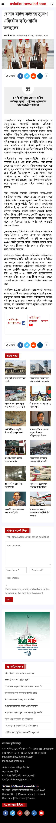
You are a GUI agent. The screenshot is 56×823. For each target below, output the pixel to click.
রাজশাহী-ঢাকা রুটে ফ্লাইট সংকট (17, 679)
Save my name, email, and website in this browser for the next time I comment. (27, 591)
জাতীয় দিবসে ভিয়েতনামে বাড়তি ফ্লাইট (19, 673)
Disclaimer (20, 798)
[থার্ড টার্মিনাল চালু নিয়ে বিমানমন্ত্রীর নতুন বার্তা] (15, 418)
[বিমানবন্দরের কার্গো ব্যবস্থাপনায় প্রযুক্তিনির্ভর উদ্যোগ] (40, 499)
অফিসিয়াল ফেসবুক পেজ (14, 321)
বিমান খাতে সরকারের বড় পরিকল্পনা (19, 719)
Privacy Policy (25, 794)
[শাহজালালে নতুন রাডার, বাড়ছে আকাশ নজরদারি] (40, 367)
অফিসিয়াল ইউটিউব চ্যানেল (38, 319)
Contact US (8, 794)
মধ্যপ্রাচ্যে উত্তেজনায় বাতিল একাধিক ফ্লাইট (21, 706)
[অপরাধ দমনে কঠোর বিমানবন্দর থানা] (15, 447)
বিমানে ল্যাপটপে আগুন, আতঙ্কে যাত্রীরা (19, 699)
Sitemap (31, 798)
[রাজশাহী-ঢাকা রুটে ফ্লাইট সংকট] (15, 367)
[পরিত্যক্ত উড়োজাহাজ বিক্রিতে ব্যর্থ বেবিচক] (40, 473)
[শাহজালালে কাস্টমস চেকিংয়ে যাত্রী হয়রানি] (40, 447)
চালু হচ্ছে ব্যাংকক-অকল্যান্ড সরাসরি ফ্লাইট (21, 693)
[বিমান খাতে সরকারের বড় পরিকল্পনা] (40, 393)
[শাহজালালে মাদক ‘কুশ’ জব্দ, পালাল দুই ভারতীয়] (15, 393)
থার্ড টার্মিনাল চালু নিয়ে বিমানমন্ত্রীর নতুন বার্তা (22, 732)
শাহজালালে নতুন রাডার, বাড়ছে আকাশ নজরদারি (23, 686)
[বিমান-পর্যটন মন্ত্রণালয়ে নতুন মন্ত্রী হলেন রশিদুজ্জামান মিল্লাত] (40, 418)
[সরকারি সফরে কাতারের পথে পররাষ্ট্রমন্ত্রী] (15, 499)
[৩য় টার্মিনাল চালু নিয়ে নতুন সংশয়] (15, 473)
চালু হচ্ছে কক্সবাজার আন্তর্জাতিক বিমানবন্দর (21, 725)
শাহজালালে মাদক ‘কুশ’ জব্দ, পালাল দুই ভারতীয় (23, 712)
